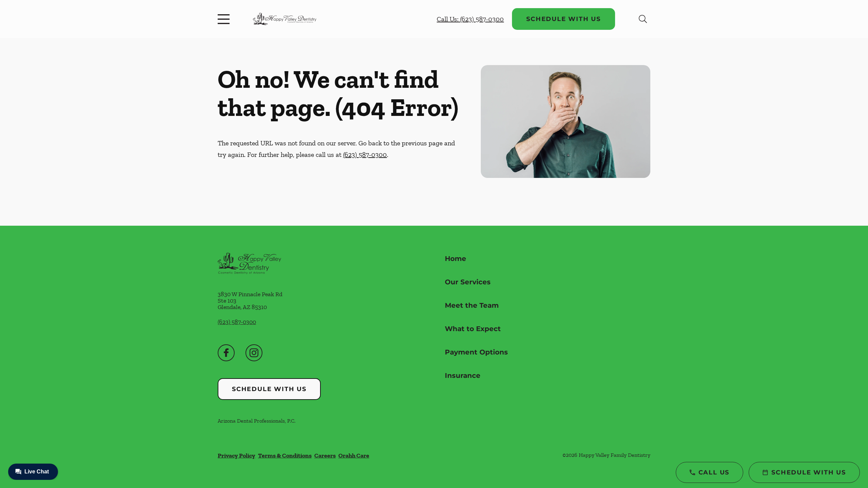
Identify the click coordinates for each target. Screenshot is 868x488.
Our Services (468, 282)
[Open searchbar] (642, 19)
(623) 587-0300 (365, 154)
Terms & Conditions (285, 455)
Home (455, 259)
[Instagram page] (253, 352)
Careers (325, 455)
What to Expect (473, 329)
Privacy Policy (236, 455)
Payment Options (476, 352)
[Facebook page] (226, 352)
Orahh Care (353, 455)
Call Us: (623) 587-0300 (470, 19)
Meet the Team (472, 305)
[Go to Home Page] (284, 19)
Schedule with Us (563, 19)
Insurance (462, 375)
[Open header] (225, 19)
